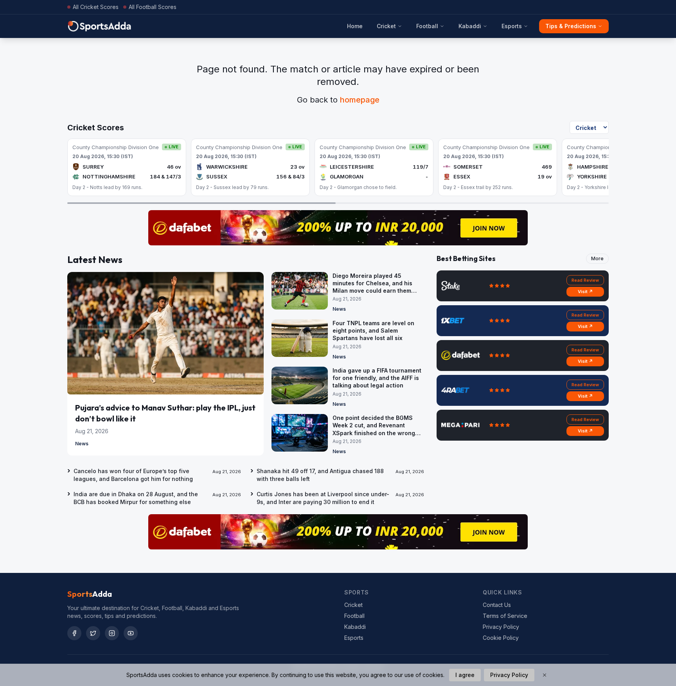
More (597, 258)
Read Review (585, 280)
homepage (359, 99)
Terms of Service (505, 615)
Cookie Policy (501, 637)
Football (427, 26)
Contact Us (497, 604)
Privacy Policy (501, 626)
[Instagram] (112, 633)
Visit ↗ (585, 291)
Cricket (386, 26)
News (81, 444)
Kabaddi (469, 26)
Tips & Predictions (570, 26)
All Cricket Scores (96, 7)
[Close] (544, 675)
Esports (512, 26)
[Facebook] (74, 633)
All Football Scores (152, 7)
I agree (465, 675)
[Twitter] (93, 633)
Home (355, 26)
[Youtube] (131, 633)
